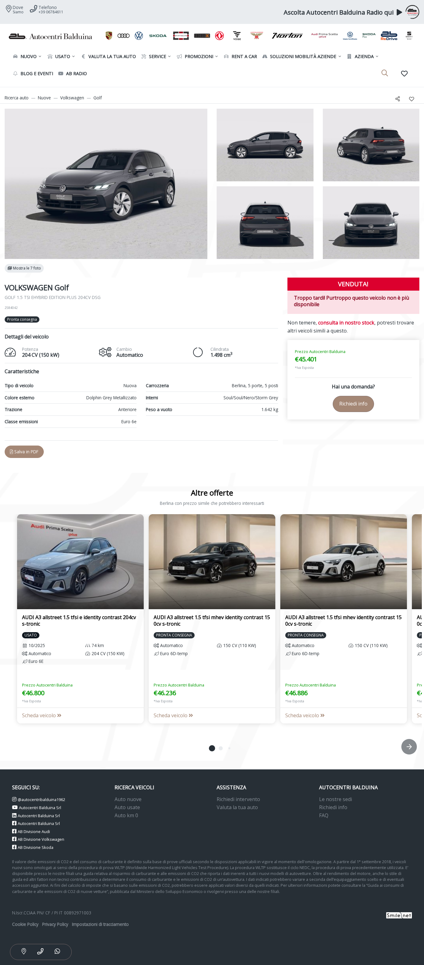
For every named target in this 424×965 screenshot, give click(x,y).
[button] (212, 748)
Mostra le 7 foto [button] (26, 268)
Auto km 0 (126, 815)
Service (157, 56)
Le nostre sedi (335, 799)
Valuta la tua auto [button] (111, 56)
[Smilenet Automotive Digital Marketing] (399, 914)
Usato (62, 56)
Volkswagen (72, 98)
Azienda (364, 56)
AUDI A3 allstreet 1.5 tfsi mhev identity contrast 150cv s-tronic (212, 620)
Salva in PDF (25, 452)
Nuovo (28, 56)
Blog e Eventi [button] (36, 73)
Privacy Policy (55, 924)
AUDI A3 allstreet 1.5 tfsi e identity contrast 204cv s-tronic (79, 620)
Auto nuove (128, 799)
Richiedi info (353, 403)
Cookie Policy (25, 924)
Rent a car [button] (243, 56)
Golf (97, 98)
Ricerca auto (17, 98)
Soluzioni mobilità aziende (302, 56)
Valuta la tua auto (237, 807)
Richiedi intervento (238, 799)
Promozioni (198, 56)
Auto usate (127, 807)
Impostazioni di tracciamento (100, 924)
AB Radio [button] (76, 73)
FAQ (323, 815)
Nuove (44, 98)
